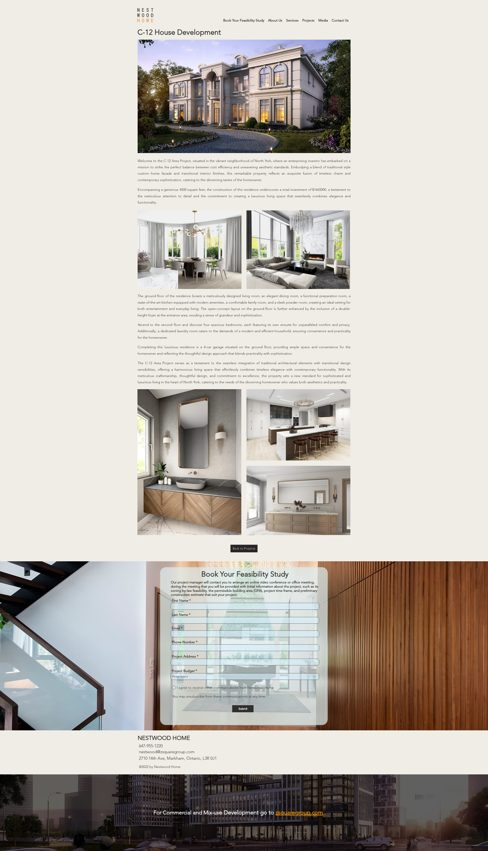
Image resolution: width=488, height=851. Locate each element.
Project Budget (183, 671)
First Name (180, 600)
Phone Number (183, 642)
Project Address (184, 656)
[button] (292, 20)
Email (176, 628)
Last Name (180, 614)
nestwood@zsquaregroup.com (167, 751)
